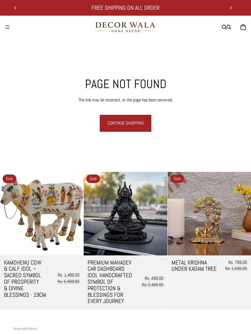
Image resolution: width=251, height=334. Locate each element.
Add (162, 245)
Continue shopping (125, 123)
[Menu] (7, 27)
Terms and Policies (25, 328)
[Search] (224, 27)
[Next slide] (231, 8)
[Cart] (243, 27)
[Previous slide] (15, 8)
